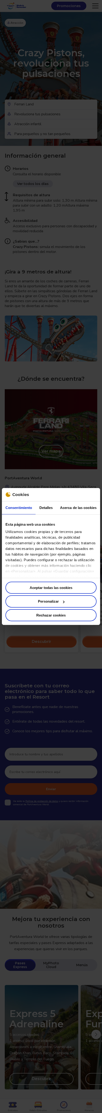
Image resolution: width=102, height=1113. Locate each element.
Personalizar (48, 601)
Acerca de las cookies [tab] (78, 507)
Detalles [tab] (46, 507)
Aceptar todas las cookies (51, 587)
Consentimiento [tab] (18, 507)
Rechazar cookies (51, 615)
